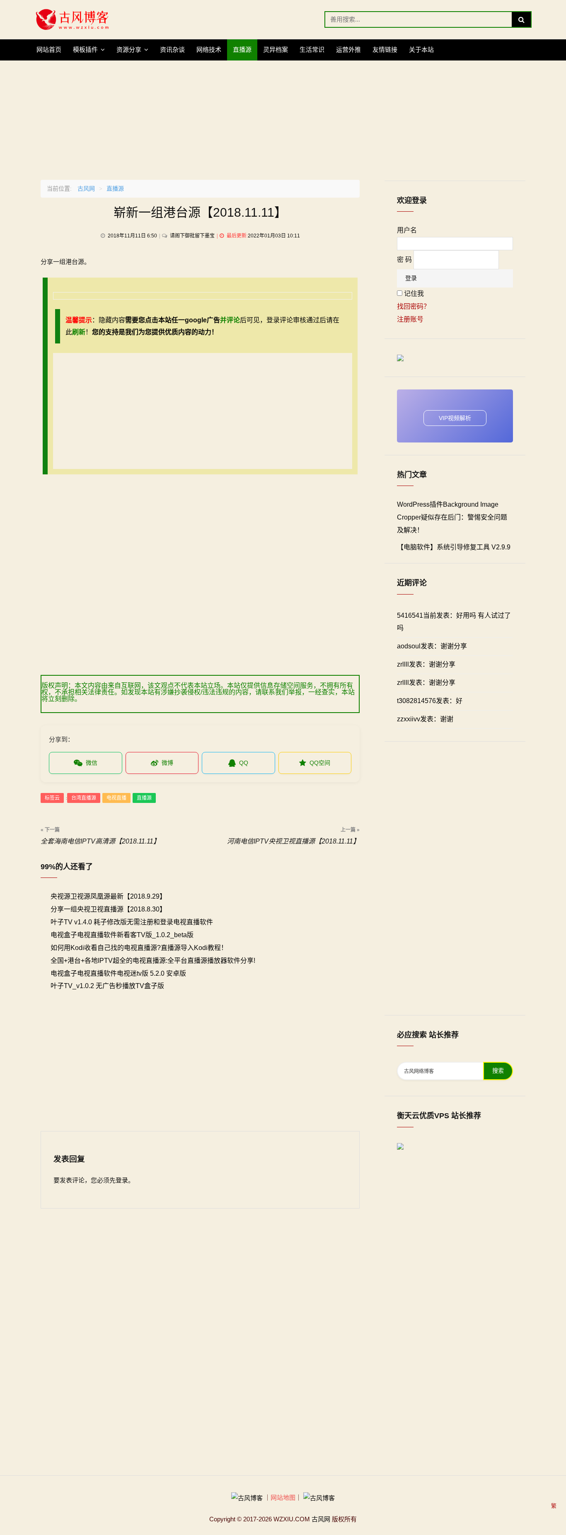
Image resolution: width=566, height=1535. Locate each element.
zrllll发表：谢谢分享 (426, 664)
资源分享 (128, 49)
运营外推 (348, 49)
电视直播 (116, 798)
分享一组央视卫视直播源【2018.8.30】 (108, 909)
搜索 (498, 1071)
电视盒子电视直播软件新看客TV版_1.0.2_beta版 (122, 934)
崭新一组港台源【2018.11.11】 (200, 212)
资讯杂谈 (172, 49)
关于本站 (421, 49)
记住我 (414, 293)
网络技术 (208, 49)
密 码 (404, 259)
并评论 (230, 320)
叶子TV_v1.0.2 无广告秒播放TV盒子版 (107, 985)
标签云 (52, 798)
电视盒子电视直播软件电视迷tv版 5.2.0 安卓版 (118, 973)
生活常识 (312, 49)
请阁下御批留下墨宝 (192, 236)
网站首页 (48, 49)
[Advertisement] (283, 118)
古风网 (86, 188)
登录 (122, 1180)
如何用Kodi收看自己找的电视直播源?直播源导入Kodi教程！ (139, 947)
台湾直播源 (83, 798)
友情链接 (384, 49)
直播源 (242, 49)
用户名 (407, 230)
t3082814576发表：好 (429, 700)
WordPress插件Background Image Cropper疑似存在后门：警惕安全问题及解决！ (452, 517)
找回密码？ (413, 306)
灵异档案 (275, 49)
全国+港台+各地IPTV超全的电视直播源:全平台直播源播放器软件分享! (153, 960)
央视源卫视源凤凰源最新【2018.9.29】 (108, 896)
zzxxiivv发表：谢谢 (425, 719)
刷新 (78, 332)
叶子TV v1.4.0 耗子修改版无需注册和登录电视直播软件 (132, 922)
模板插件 (85, 49)
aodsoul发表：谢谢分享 (432, 646)
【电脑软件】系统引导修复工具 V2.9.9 (453, 547)
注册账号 (410, 319)
